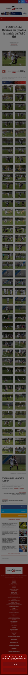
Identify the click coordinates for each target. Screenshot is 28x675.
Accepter (14, 664)
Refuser (15, 670)
